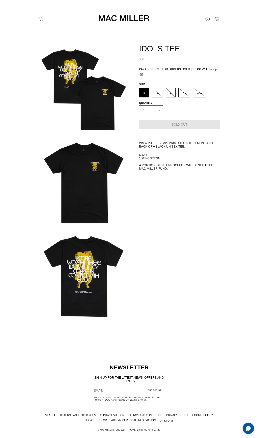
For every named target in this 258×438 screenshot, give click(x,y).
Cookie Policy (202, 415)
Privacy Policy (103, 400)
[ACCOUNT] (207, 19)
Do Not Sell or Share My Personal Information (120, 420)
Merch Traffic (152, 430)
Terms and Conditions (146, 415)
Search (50, 415)
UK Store (166, 420)
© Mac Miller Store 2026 (112, 430)
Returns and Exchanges (78, 415)
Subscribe (155, 390)
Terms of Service (128, 400)
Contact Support (113, 415)
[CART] (217, 19)
